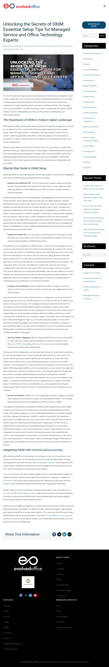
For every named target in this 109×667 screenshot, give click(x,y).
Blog (59, 579)
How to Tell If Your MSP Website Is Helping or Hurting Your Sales (92, 209)
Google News (88, 97)
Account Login (63, 585)
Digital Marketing (40, 46)
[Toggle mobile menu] (105, 6)
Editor (6, 627)
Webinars (87, 162)
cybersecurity (88, 80)
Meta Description (90, 107)
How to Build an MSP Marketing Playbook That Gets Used (93, 197)
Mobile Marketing (90, 113)
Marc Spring (8, 46)
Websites (87, 168)
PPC (59, 611)
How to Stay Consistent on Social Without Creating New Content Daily (93, 221)
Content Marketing (29, 46)
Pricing (60, 574)
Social (6, 617)
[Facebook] (21, 595)
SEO (59, 606)
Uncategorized (89, 151)
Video (6, 622)
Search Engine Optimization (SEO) (13, 49)
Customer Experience (91, 75)
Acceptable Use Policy (81, 662)
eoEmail (37, 450)
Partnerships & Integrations (64, 46)
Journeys (8, 633)
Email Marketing (51, 46)
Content (86, 64)
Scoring (7, 638)
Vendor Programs (64, 627)
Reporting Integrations (13, 644)
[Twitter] (25, 595)
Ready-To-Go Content (91, 273)
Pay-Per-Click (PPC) (91, 127)
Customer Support (64, 590)
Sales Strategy (89, 132)
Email (6, 611)
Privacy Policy (52, 662)
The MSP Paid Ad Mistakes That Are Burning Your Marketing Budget (94, 232)
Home (59, 563)
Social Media (88, 146)
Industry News (89, 102)
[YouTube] (35, 595)
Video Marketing (89, 157)
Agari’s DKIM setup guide (20, 344)
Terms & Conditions (65, 662)
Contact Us (61, 596)
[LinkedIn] (30, 595)
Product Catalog (10, 649)
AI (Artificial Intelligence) (93, 53)
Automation (88, 59)
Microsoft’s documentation (44, 344)
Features (60, 569)
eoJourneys (55, 450)
